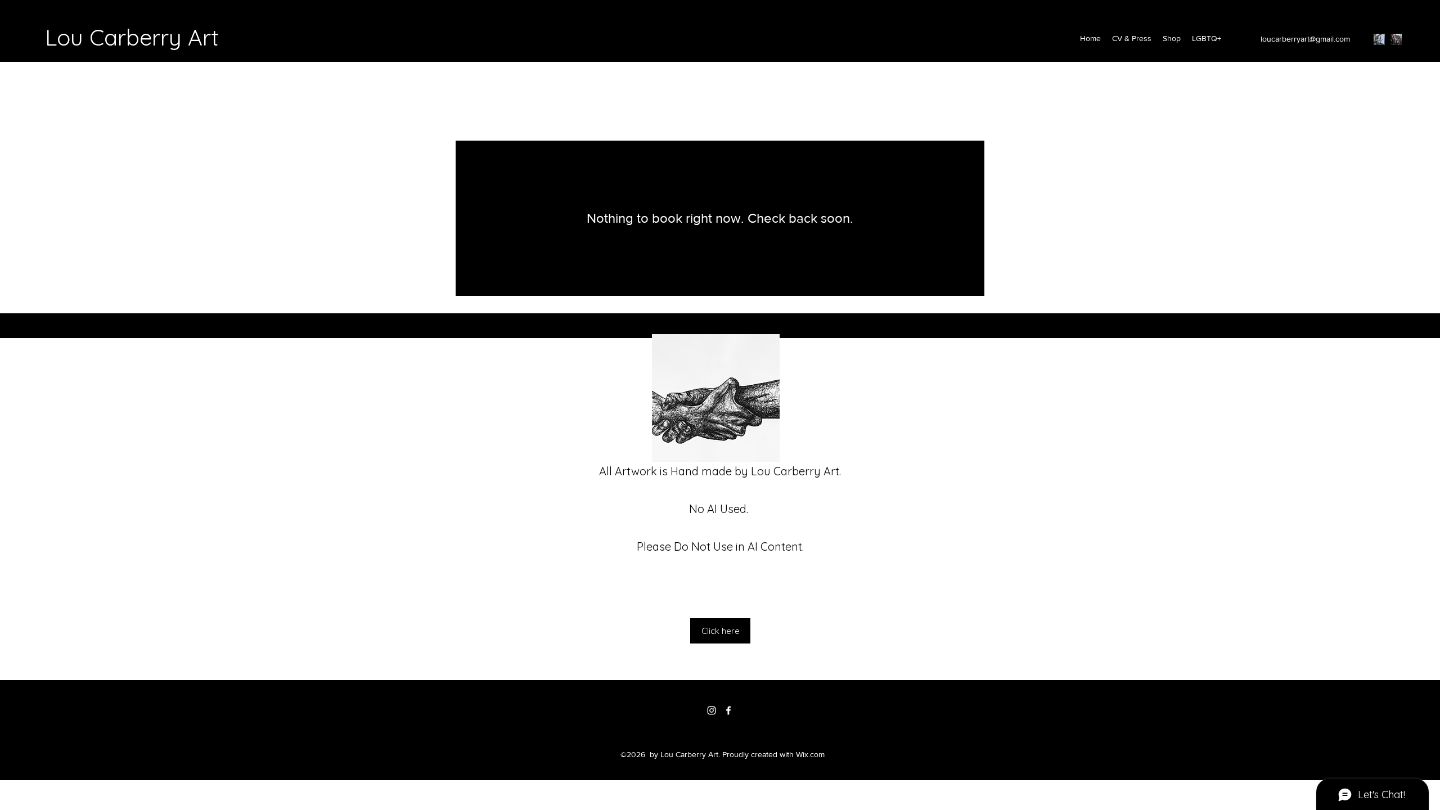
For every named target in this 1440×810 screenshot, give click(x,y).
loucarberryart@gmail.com (1305, 38)
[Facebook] (1396, 39)
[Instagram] (1379, 39)
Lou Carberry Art (132, 37)
